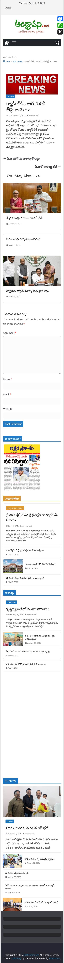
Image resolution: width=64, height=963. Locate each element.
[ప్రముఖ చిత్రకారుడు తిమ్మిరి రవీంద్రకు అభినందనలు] (13, 639)
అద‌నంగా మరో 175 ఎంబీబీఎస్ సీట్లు (40, 564)
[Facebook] (60, 18)
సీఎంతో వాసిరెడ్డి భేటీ (46, 166)
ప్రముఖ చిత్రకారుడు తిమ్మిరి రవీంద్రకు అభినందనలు (40, 637)
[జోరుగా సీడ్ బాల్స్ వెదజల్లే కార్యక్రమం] (12, 861)
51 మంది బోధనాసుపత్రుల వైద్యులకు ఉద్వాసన (25, 578)
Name (7, 379)
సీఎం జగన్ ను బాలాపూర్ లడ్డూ (23, 158)
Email (7, 394)
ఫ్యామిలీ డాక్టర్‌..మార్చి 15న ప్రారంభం (27, 291)
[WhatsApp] (60, 25)
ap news (10, 96)
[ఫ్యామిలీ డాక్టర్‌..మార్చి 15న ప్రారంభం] (32, 258)
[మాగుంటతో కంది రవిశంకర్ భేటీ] (32, 801)
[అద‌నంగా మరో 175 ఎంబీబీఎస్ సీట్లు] (13, 566)
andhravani (33, 115)
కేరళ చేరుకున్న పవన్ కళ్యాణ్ (16, 872)
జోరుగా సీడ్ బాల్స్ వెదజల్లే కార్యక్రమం (39, 858)
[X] (60, 32)
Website (7, 409)
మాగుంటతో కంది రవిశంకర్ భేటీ (27, 827)
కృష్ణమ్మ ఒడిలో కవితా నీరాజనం (27, 608)
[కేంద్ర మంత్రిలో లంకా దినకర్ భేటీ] (32, 185)
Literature (11, 602)
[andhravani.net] (6, 42)
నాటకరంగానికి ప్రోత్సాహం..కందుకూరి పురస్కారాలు (26, 663)
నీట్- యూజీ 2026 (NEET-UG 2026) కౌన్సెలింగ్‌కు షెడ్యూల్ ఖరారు (29, 887)
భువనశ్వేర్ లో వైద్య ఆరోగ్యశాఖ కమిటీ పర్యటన (25, 550)
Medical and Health (15, 508)
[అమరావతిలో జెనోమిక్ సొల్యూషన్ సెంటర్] (12, 904)
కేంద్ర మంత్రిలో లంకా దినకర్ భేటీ (24, 218)
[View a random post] (57, 42)
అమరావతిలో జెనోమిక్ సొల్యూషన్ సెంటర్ (41, 902)
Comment (9, 333)
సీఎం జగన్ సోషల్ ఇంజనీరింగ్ (23, 239)
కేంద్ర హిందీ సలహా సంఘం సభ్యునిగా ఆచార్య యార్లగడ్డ (28, 651)
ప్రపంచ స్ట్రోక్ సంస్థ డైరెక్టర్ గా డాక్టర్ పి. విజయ (32, 517)
